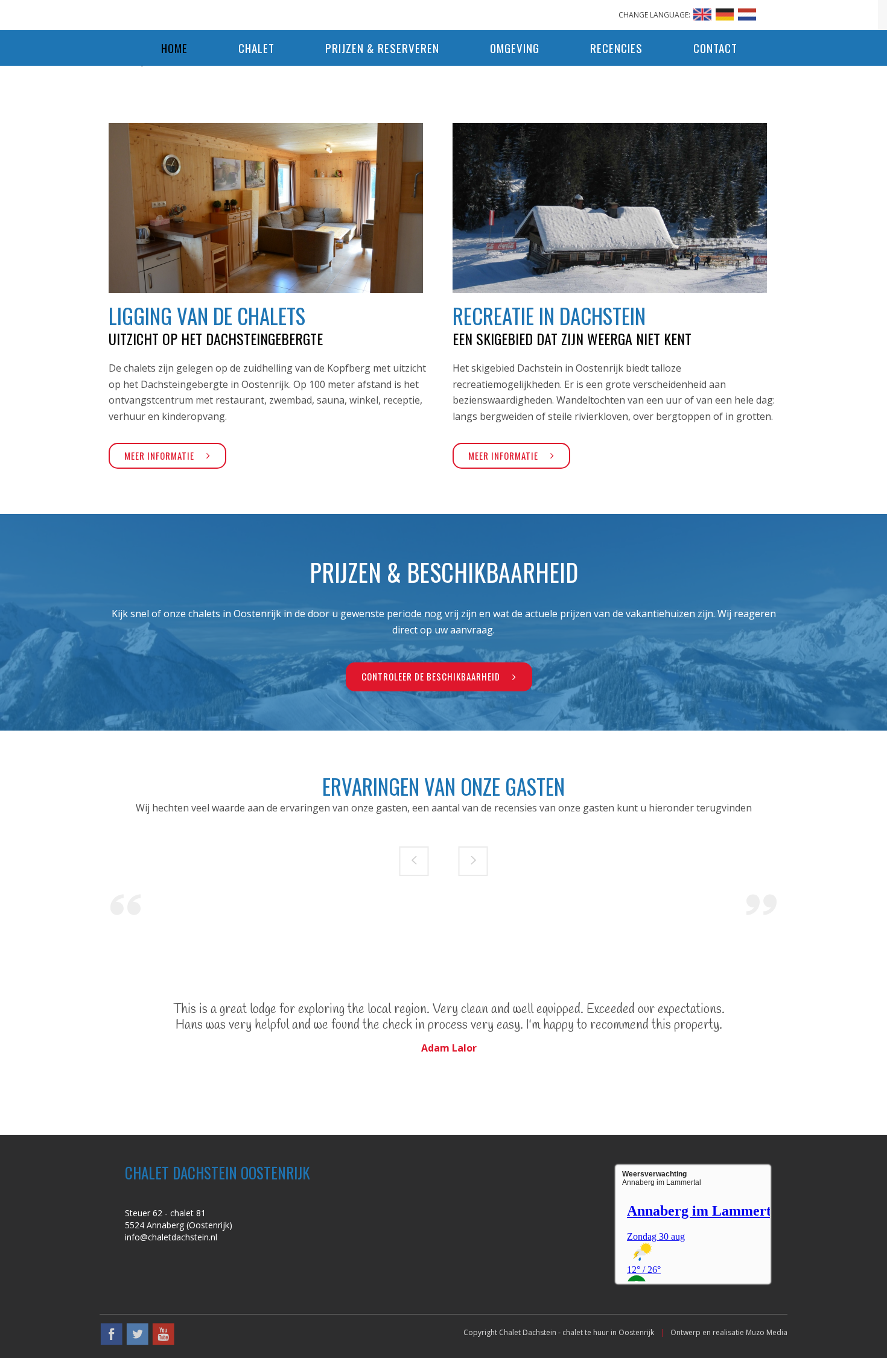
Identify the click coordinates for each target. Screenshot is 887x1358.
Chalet (256, 47)
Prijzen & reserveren (382, 47)
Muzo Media (766, 1332)
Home (174, 47)
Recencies (616, 47)
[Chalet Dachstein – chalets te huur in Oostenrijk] (443, 12)
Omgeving (514, 47)
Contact (715, 47)
